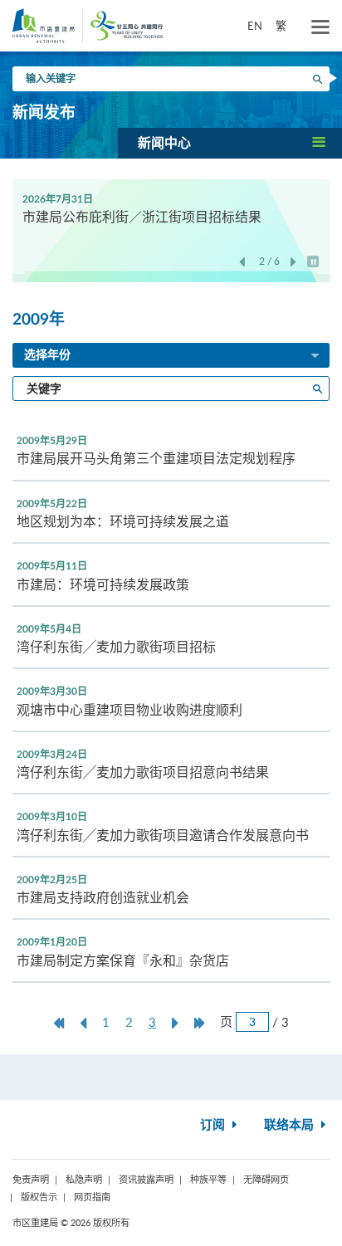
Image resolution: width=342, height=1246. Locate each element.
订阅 (214, 1125)
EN (254, 25)
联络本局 (290, 1125)
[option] (171, 207)
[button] (230, 143)
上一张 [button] (242, 263)
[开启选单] (320, 27)
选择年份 (47, 355)
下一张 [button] (293, 263)
